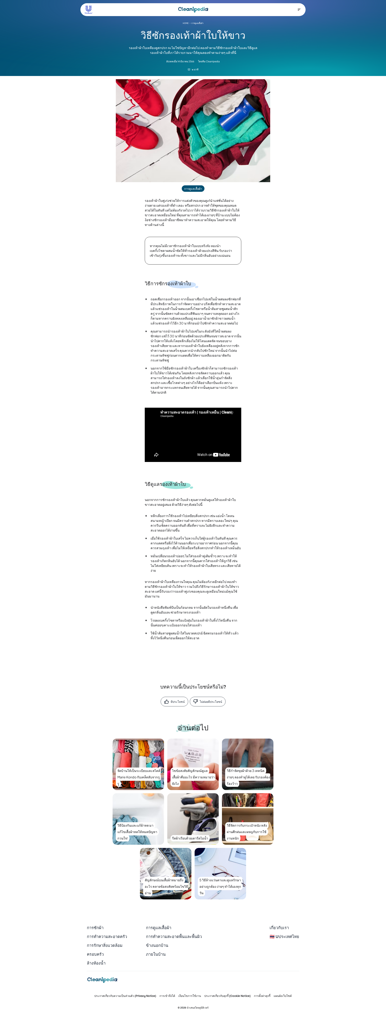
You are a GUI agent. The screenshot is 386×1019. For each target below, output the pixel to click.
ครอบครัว (95, 954)
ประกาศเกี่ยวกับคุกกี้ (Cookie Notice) (227, 996)
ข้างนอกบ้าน (157, 945)
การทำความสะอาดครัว (107, 936)
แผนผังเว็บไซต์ (283, 996)
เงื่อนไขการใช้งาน (189, 996)
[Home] (193, 9)
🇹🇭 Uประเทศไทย (284, 936)
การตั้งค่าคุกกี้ (262, 996)
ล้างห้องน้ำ (96, 963)
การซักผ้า (95, 928)
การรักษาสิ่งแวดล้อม (104, 945)
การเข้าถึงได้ (167, 996)
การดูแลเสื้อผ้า (158, 928)
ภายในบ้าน (156, 954)
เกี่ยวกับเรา (279, 928)
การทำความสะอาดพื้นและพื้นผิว (174, 936)
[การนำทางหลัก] (299, 9)
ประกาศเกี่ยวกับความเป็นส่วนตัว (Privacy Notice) (125, 996)
